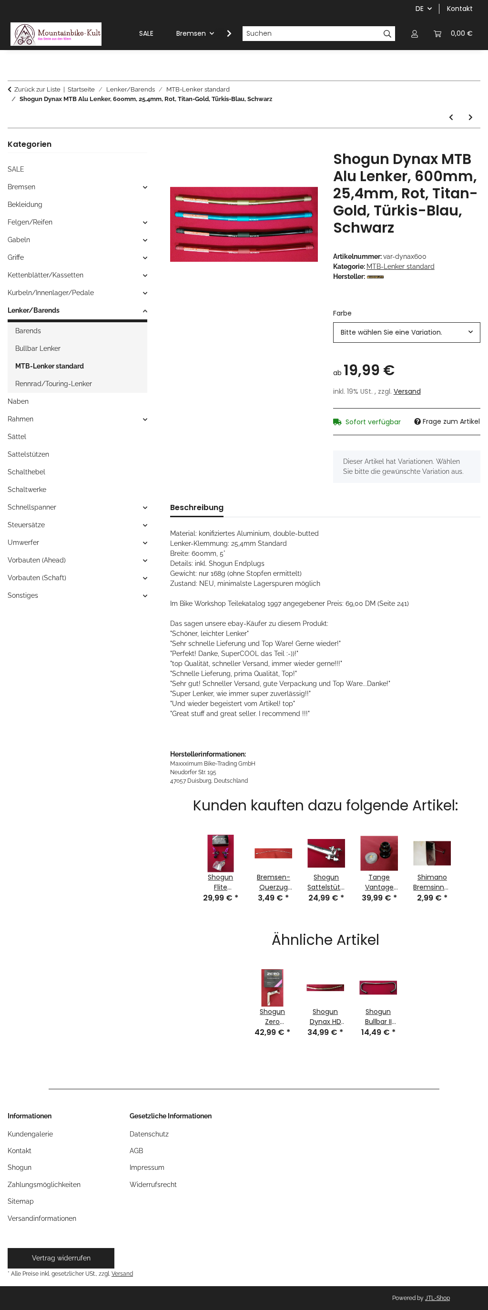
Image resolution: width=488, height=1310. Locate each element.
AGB (136, 1151)
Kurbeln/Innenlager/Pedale (51, 293)
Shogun (19, 1167)
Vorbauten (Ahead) (37, 560)
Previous (182, 863)
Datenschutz (149, 1134)
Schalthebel (26, 472)
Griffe (16, 257)
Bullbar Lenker (38, 348)
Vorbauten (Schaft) (37, 578)
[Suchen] (388, 34)
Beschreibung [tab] (197, 507)
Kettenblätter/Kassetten (45, 275)
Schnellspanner (32, 507)
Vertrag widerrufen (61, 1258)
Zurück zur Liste (37, 89)
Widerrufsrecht (153, 1184)
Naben (18, 401)
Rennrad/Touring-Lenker (53, 384)
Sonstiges (23, 595)
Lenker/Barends (34, 310)
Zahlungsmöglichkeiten (44, 1184)
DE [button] (420, 8)
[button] (414, 33)
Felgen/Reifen (30, 222)
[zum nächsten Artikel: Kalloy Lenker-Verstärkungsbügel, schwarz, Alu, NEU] (470, 117)
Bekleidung (25, 204)
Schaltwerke (27, 489)
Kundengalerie (30, 1134)
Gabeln (19, 240)
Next (468, 863)
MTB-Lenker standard (400, 266)
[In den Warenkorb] (177, 145)
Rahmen (20, 419)
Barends (28, 331)
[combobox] (406, 332)
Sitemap (21, 1201)
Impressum (147, 1167)
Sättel (17, 436)
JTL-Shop (437, 1298)
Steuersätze (26, 525)
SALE (16, 169)
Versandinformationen (42, 1218)
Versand (407, 391)
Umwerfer (23, 542)
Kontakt (460, 8)
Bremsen (21, 187)
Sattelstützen (28, 454)
